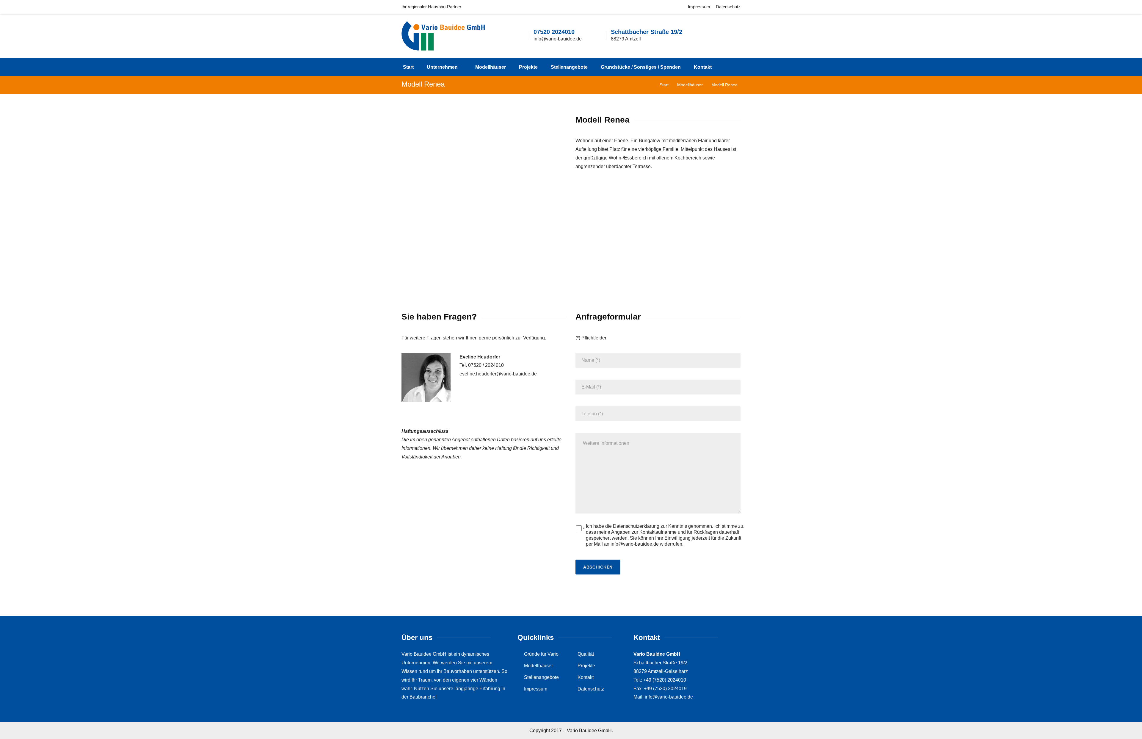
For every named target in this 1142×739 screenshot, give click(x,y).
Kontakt (703, 67)
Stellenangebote (569, 67)
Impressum (699, 6)
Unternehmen (442, 67)
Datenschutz (728, 6)
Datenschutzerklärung (636, 526)
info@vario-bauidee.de (558, 38)
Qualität (586, 654)
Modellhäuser (490, 67)
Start (408, 67)
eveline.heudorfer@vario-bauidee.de (498, 373)
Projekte (528, 67)
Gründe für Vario (541, 654)
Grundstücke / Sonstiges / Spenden (641, 67)
